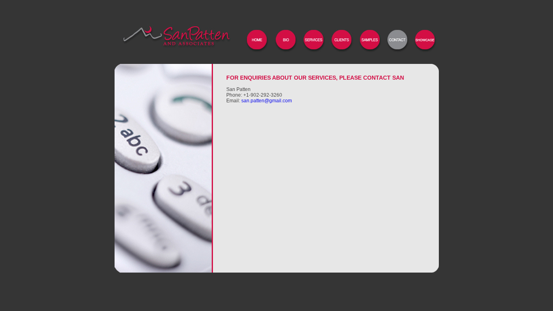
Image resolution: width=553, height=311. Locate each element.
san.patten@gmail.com (266, 101)
